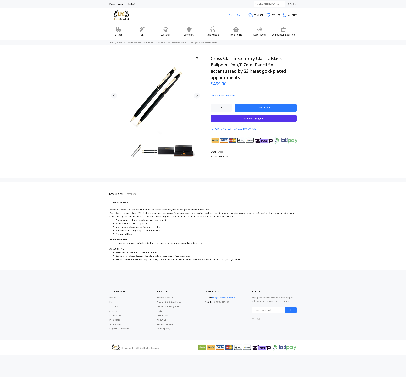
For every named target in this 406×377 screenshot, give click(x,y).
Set (227, 156)
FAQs (159, 311)
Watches (113, 306)
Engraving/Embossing (119, 329)
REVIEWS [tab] (131, 194)
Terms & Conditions (166, 298)
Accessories (115, 324)
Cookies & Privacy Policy (168, 306)
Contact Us (162, 315)
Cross (220, 152)
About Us (161, 320)
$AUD (291, 4)
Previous (114, 96)
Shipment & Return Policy (169, 302)
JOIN (291, 310)
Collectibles (115, 315)
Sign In (232, 15)
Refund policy (163, 329)
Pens (111, 302)
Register (241, 15)
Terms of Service (165, 324)
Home (112, 42)
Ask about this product (226, 95)
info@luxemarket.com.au (224, 298)
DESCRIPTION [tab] (116, 194)
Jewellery (113, 311)
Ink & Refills (114, 320)
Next (197, 96)
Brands (112, 298)
